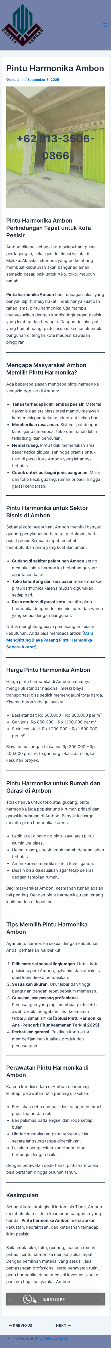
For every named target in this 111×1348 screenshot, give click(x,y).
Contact (59, 1338)
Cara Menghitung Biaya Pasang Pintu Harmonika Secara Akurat (49, 640)
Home (18, 1338)
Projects (44, 1338)
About (30, 1338)
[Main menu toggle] (105, 25)
